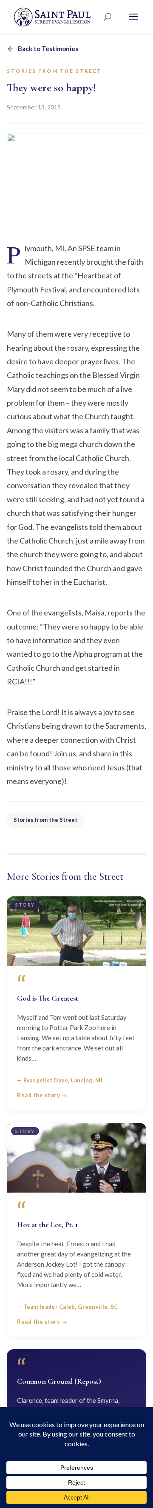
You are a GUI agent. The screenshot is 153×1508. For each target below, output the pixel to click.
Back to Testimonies (48, 48)
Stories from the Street (45, 819)
